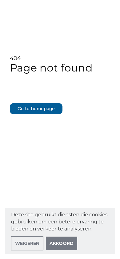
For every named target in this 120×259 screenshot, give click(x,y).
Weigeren (27, 243)
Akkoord (62, 243)
